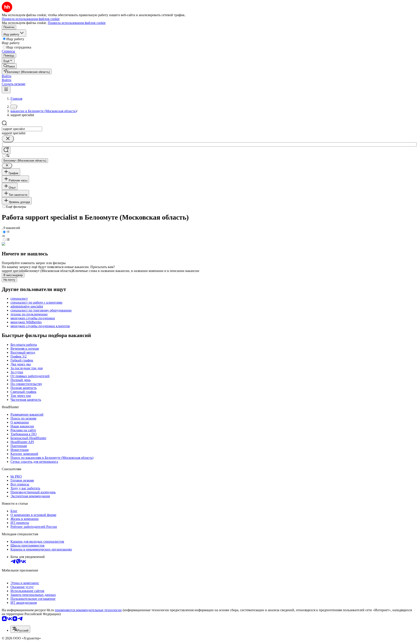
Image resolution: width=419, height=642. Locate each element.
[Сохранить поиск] (6, 150)
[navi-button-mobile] (6, 89)
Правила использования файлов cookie (77, 23)
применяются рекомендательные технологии (88, 610)
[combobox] (22, 129)
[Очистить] (8, 138)
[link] (9, 66)
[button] (6, 76)
